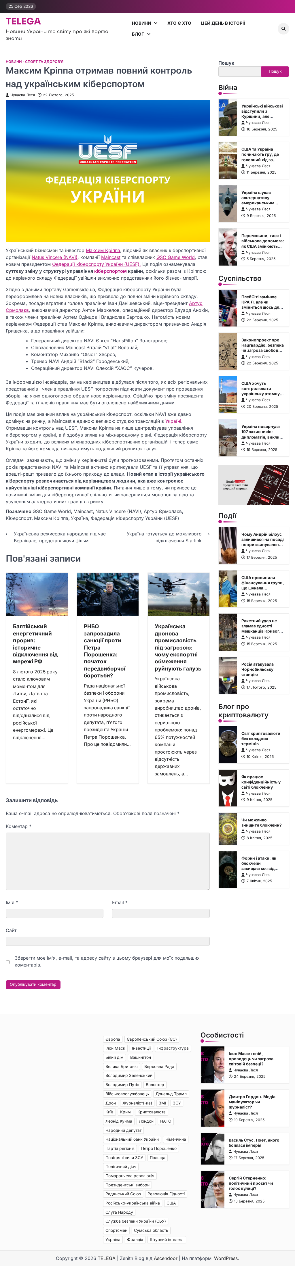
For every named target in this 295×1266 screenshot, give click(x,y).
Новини (141, 23)
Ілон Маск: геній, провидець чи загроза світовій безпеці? (251, 1058)
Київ (109, 1112)
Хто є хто (179, 23)
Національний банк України (132, 1139)
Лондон (146, 1121)
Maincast (110, 257)
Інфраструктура (173, 1048)
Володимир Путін (122, 1084)
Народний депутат (123, 1130)
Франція (135, 1239)
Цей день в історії (223, 23)
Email (120, 902)
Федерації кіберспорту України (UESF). (96, 264)
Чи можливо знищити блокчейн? (261, 822)
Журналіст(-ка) (137, 1103)
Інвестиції (141, 1048)
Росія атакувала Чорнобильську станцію (257, 669)
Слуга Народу (119, 1212)
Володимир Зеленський (128, 1075)
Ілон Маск (115, 1048)
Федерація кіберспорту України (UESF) (135, 518)
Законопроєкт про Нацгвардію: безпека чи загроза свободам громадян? (262, 348)
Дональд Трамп (171, 1094)
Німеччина (175, 1139)
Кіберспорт (18, 518)
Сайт (11, 930)
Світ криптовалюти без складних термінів (260, 738)
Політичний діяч (120, 1166)
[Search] (283, 28)
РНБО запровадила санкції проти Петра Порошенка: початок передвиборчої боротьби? (104, 651)
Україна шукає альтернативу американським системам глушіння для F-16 (261, 203)
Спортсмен (116, 1230)
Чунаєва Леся (22, 95)
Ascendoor (165, 1258)
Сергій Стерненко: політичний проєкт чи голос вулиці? (251, 1183)
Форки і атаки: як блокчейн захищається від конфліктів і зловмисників (258, 868)
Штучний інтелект (167, 1239)
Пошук (226, 63)
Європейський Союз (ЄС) (152, 1039)
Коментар (18, 826)
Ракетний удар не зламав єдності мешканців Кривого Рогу (261, 628)
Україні (173, 421)
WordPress (226, 1258)
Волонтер (155, 1084)
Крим (125, 1112)
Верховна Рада (159, 1066)
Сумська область (151, 1230)
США (171, 1203)
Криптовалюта (151, 1112)
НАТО (165, 1121)
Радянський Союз (123, 1194)
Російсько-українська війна (132, 1203)
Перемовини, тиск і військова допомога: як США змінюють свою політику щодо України (262, 246)
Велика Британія (121, 1066)
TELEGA (23, 21)
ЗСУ (177, 1103)
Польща (157, 1157)
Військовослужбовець (127, 1094)
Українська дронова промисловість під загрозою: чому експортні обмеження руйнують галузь (178, 647)
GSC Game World (175, 257)
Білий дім (114, 1057)
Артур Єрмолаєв (163, 511)
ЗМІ (162, 1103)
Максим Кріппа (103, 250)
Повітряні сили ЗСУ (124, 1157)
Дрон (110, 1103)
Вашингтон (140, 1057)
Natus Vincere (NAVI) (54, 257)
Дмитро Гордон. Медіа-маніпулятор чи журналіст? (253, 1101)
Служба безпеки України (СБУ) (135, 1221)
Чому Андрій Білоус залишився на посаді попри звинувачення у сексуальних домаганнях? (262, 544)
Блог (138, 34)
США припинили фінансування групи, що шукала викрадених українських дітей (262, 588)
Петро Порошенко (159, 1148)
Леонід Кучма (118, 1121)
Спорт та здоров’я (44, 61)
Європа (112, 1039)
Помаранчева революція (129, 1175)
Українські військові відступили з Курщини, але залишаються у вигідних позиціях (262, 116)
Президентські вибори (127, 1185)
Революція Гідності (166, 1194)
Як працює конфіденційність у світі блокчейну (261, 782)
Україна (79, 518)
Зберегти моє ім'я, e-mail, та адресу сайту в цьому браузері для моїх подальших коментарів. (107, 961)
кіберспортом (110, 271)
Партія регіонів (120, 1148)
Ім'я (12, 902)
